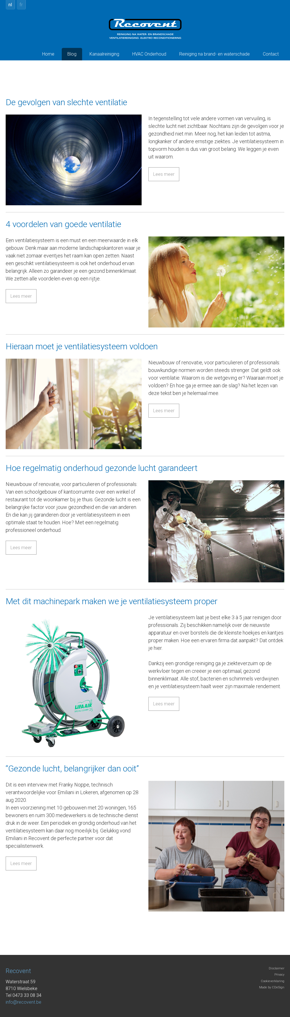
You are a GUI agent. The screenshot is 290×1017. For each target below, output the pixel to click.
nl (10, 4)
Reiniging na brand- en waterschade (214, 54)
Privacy (279, 974)
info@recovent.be (23, 1002)
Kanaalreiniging (104, 54)
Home (48, 54)
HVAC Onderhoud (149, 54)
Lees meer (163, 174)
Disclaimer (276, 968)
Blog (71, 54)
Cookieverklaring (272, 981)
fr (21, 4)
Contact (271, 54)
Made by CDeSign (271, 987)
